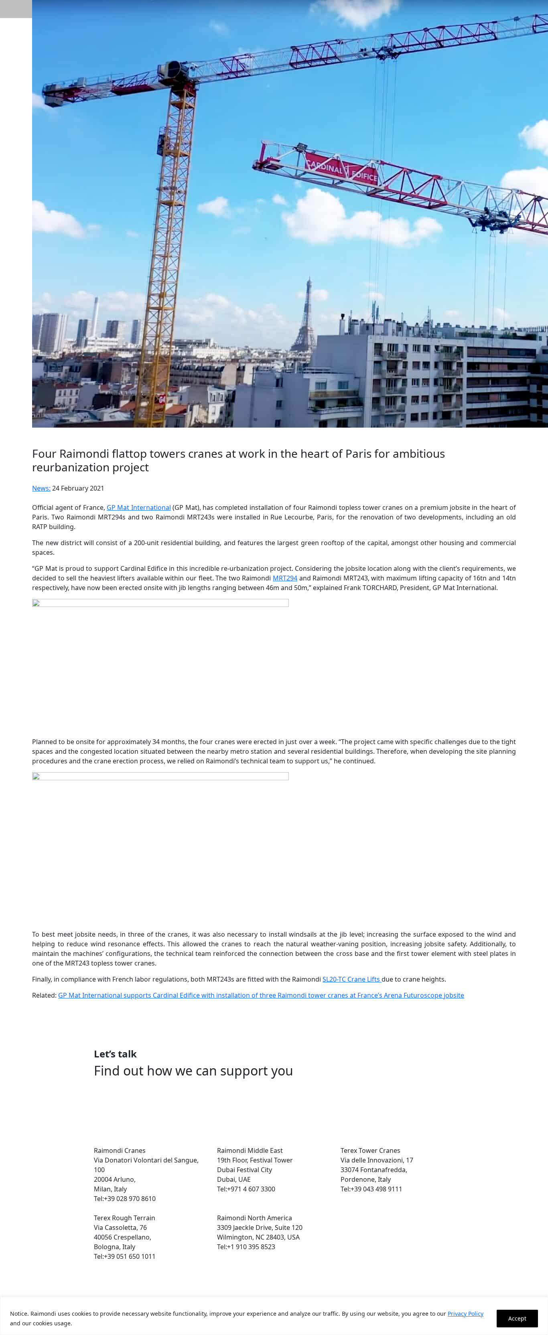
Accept (517, 1318)
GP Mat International (139, 507)
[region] (274, 1316)
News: (41, 488)
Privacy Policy (465, 1313)
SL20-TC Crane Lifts (352, 979)
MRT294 (285, 578)
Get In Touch (128, 1097)
